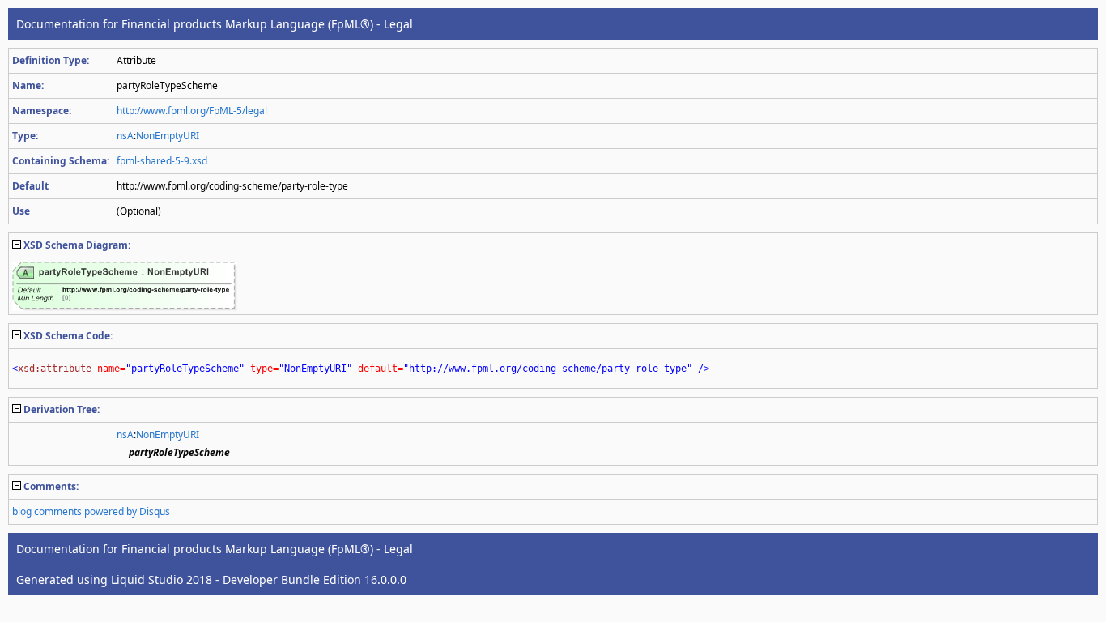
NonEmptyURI (167, 136)
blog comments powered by (91, 511)
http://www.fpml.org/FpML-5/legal (192, 110)
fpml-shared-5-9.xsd (162, 161)
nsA (125, 136)
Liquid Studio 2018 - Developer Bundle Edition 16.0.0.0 (258, 579)
